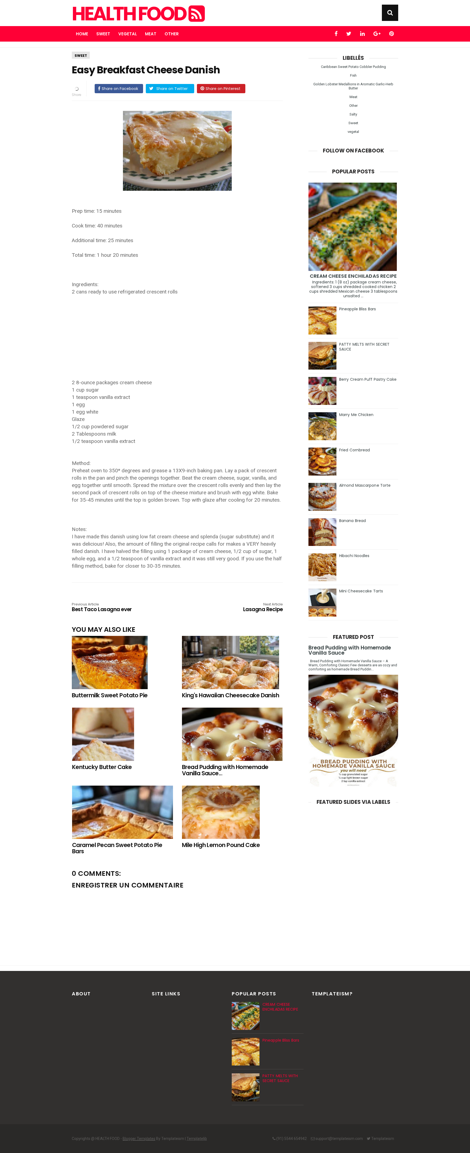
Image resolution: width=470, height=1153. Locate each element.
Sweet (103, 34)
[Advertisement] (180, 333)
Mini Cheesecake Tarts (361, 591)
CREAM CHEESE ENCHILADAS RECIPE (353, 276)
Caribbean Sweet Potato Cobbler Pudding (353, 67)
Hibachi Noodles (354, 555)
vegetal (353, 132)
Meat (150, 34)
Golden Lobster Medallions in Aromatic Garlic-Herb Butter (353, 86)
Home (82, 34)
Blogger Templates (139, 1138)
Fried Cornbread (354, 450)
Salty (353, 114)
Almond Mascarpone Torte (365, 485)
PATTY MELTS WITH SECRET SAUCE (364, 347)
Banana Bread (352, 520)
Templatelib (197, 1138)
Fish (353, 75)
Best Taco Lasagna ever (102, 607)
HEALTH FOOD (130, 14)
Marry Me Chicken (356, 414)
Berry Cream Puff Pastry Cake (368, 379)
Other (172, 34)
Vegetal (127, 34)
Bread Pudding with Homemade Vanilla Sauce (349, 650)
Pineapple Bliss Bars (357, 309)
